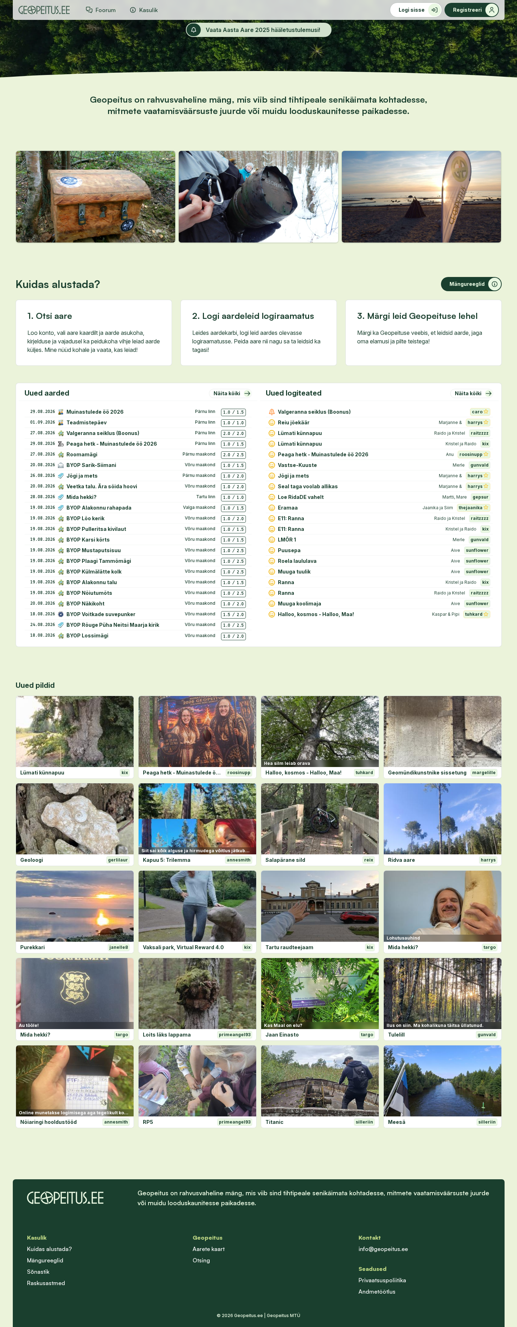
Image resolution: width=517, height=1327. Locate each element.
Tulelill (396, 1035)
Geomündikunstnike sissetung (427, 772)
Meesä (396, 1122)
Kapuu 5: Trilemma (166, 860)
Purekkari (32, 947)
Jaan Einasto (282, 1035)
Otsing (201, 1260)
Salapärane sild (285, 860)
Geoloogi (31, 860)
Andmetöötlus (377, 1291)
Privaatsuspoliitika (382, 1280)
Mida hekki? (403, 947)
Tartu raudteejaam (289, 947)
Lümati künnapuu (42, 772)
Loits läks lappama (167, 1035)
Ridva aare (401, 860)
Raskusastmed (46, 1283)
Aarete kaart (209, 1248)
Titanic (274, 1122)
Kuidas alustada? (49, 1248)
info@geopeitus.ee (383, 1248)
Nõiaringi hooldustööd (48, 1122)
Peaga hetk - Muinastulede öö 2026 (183, 772)
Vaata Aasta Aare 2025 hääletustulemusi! (263, 29)
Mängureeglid (45, 1260)
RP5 (148, 1122)
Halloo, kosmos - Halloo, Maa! (303, 772)
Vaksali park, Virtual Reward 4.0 (183, 947)
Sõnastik (38, 1271)
